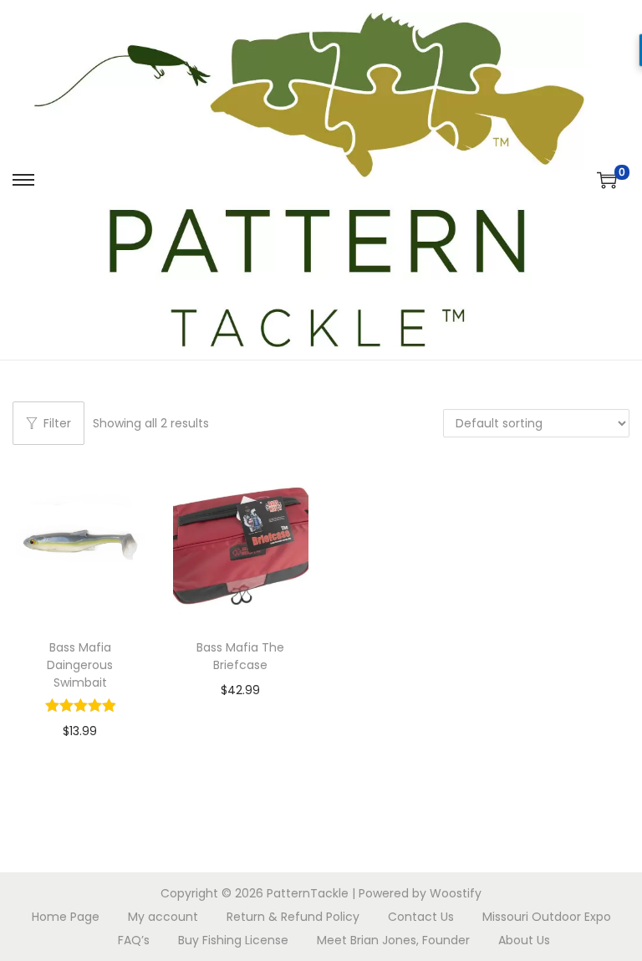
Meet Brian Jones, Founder (393, 940)
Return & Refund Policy (293, 916)
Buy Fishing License (233, 940)
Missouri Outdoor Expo (546, 916)
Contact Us (421, 916)
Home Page (65, 916)
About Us (524, 940)
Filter (57, 423)
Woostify (456, 893)
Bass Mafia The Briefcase (240, 656)
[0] (607, 180)
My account (163, 916)
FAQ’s (134, 940)
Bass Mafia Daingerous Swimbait (80, 665)
